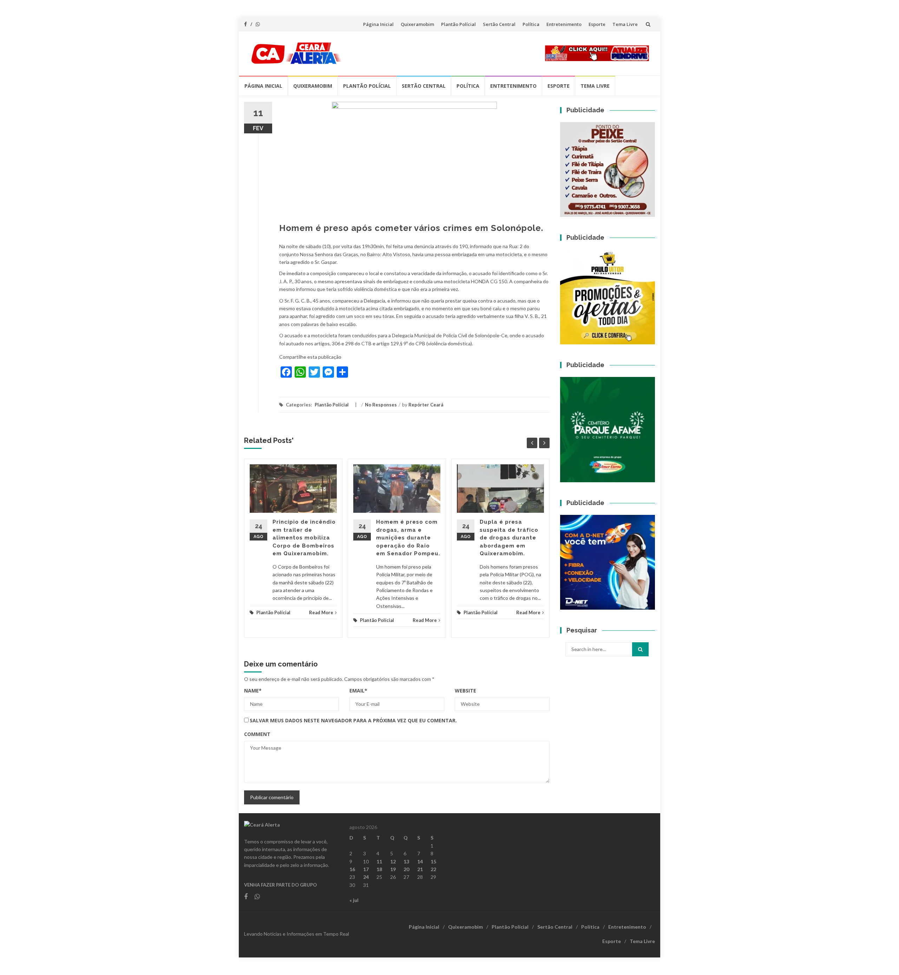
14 (420, 861)
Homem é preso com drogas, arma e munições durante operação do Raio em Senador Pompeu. (408, 538)
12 (393, 861)
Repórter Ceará (425, 404)
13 (406, 861)
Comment (257, 734)
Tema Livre (625, 24)
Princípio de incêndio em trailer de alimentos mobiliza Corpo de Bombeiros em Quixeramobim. (304, 538)
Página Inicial (378, 24)
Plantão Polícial (458, 24)
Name (253, 690)
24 (366, 877)
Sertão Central (499, 24)
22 (433, 869)
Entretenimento (564, 24)
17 (366, 869)
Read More (321, 612)
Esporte (597, 24)
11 (379, 861)
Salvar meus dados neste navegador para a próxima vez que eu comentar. (353, 720)
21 (420, 869)
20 (406, 869)
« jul (354, 900)
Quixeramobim (417, 24)
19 (393, 869)
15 (433, 861)
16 (352, 869)
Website (465, 690)
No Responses (381, 404)
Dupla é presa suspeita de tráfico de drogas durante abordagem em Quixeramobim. (509, 538)
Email (358, 690)
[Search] (640, 649)
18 (379, 869)
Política (531, 24)
